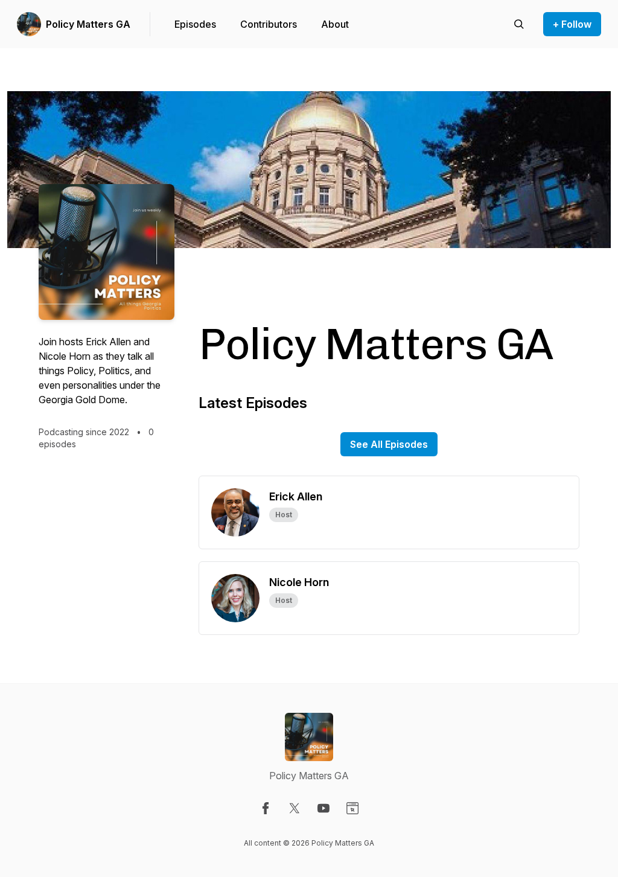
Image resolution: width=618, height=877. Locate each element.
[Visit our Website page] (352, 808)
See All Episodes (389, 444)
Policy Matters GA (88, 24)
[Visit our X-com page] (294, 808)
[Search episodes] (519, 24)
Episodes (195, 24)
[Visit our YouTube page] (323, 808)
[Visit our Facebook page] (266, 808)
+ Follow (572, 24)
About (335, 24)
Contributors (268, 24)
